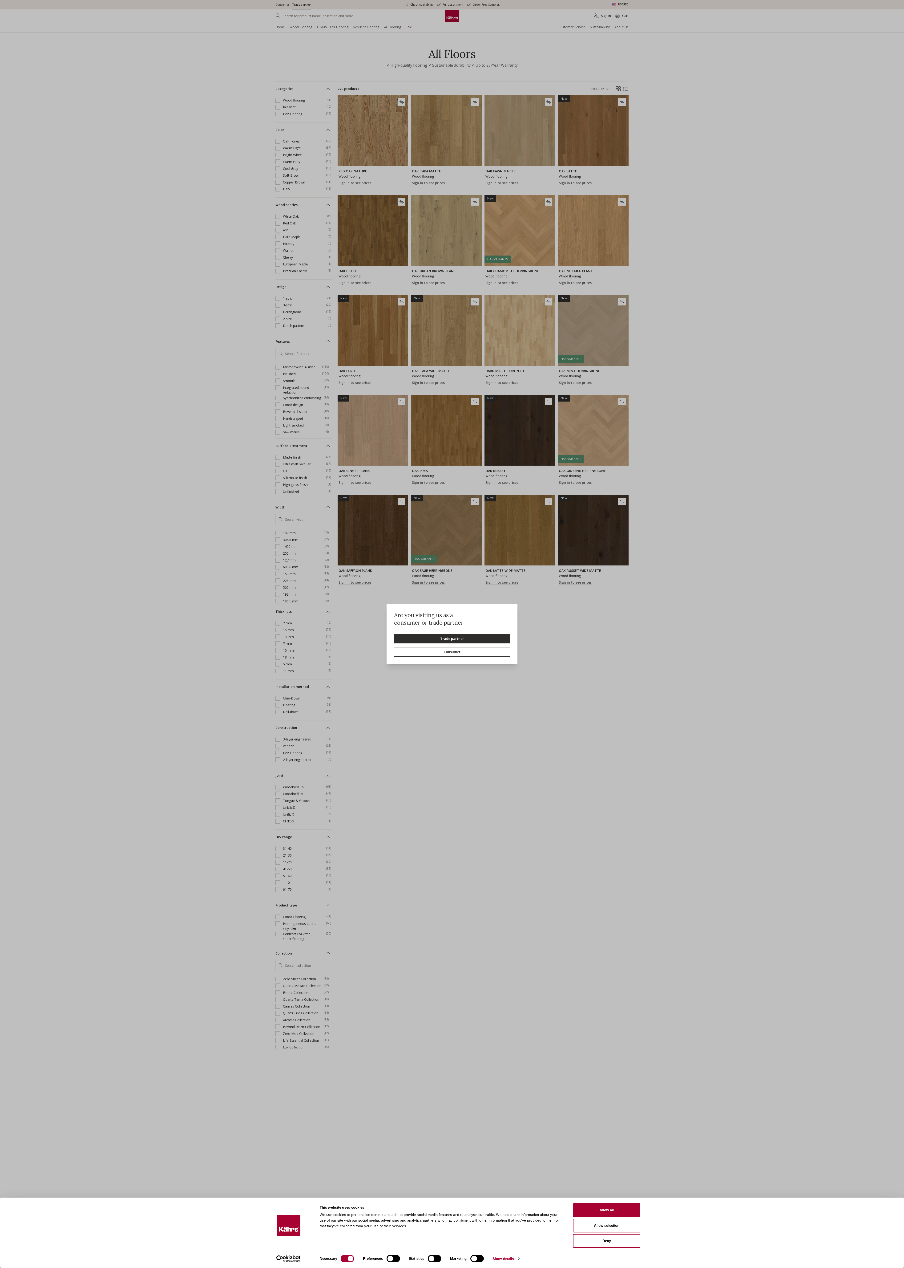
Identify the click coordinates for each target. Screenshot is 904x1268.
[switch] (393, 1258)
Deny (606, 1241)
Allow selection (607, 1225)
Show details (503, 1259)
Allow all (607, 1210)
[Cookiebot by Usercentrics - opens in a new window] (288, 1258)
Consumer (452, 652)
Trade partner (452, 638)
